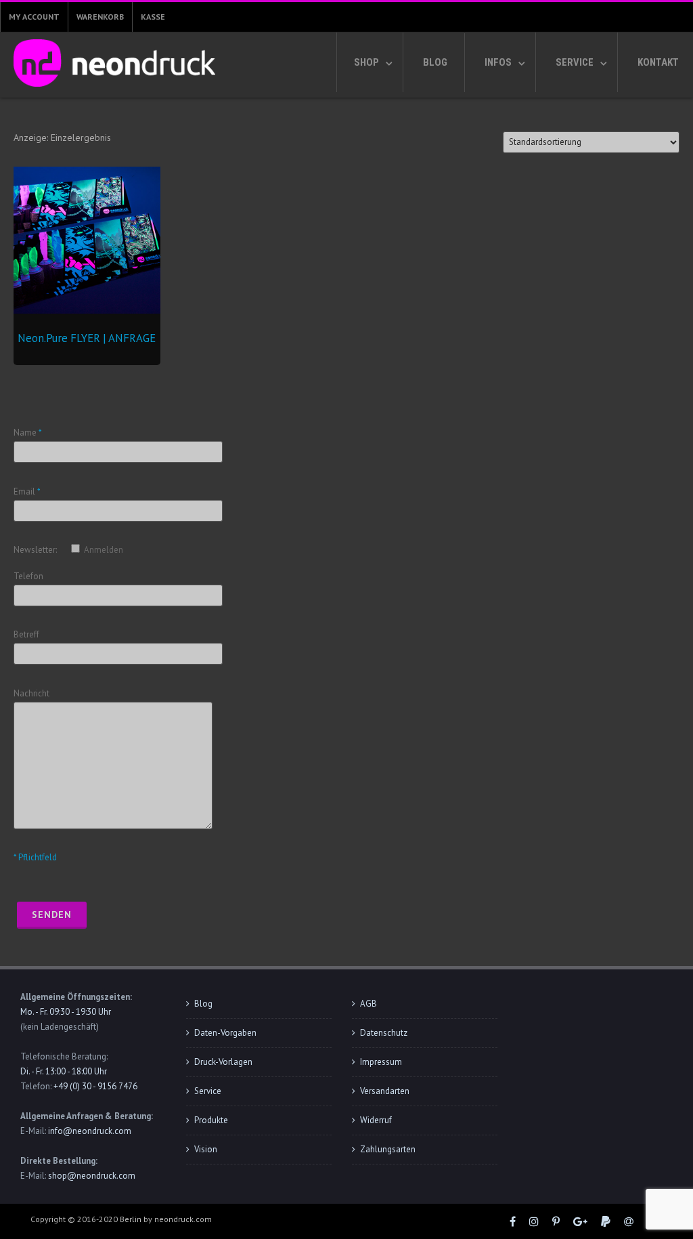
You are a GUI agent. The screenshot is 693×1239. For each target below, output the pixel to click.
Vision (205, 1149)
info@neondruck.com (89, 1131)
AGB (368, 1003)
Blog (435, 62)
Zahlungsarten (388, 1149)
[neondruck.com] (111, 90)
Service (575, 62)
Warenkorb (100, 17)
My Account (34, 17)
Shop (366, 62)
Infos (498, 62)
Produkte (211, 1120)
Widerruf (376, 1120)
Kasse (153, 17)
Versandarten (384, 1091)
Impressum (381, 1062)
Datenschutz (383, 1032)
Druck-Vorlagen (223, 1062)
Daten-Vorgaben (225, 1032)
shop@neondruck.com (91, 1175)
